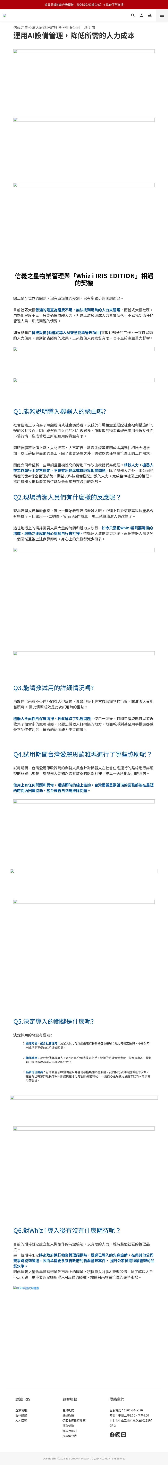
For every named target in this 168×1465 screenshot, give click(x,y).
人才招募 (21, 1420)
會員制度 (68, 1410)
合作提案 (21, 1415)
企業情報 (21, 1410)
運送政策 (68, 1415)
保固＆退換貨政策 (73, 1420)
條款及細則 (69, 1431)
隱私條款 (68, 1425)
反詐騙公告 (69, 1436)
